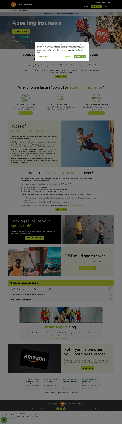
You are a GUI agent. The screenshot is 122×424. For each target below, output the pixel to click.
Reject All (67, 56)
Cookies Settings (42, 56)
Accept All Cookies (80, 56)
